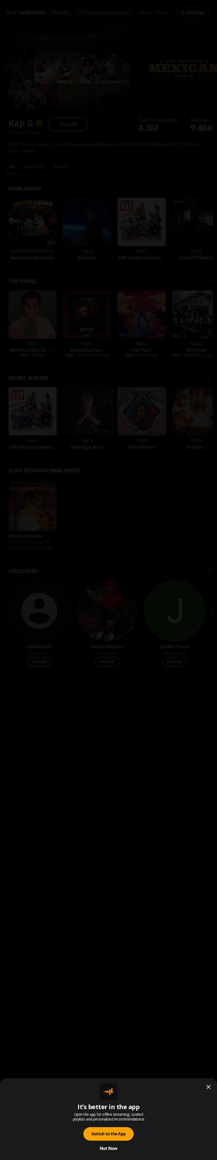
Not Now (108, 1148)
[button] (108, 580)
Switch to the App (108, 1134)
